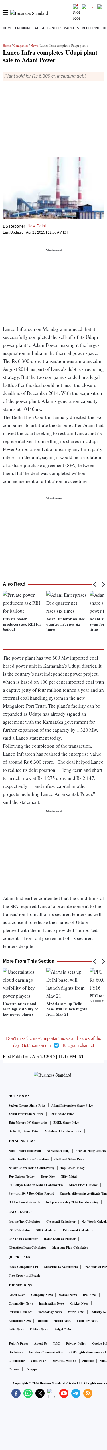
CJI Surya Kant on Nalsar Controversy (36, 1185)
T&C (56, 1344)
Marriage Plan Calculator (70, 1247)
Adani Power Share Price (26, 1114)
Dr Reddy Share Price (24, 1131)
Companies (20, 45)
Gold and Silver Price (69, 1159)
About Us (40, 1344)
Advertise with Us (64, 1361)
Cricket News (79, 1303)
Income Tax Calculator (24, 1222)
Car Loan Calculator (23, 1239)
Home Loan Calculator (60, 1239)
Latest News (17, 1295)
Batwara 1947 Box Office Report (31, 1194)
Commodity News (21, 1303)
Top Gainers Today (22, 1176)
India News (16, 1329)
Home (7, 28)
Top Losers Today (72, 1168)
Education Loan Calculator (27, 1247)
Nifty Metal (69, 1176)
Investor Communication (46, 1352)
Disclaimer (16, 1352)
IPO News (89, 1295)
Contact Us (38, 1361)
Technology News (50, 1312)
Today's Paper (18, 1344)
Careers (14, 1369)
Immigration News (51, 1303)
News (34, 45)
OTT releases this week (24, 1202)
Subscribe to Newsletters (61, 1267)
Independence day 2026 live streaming (72, 1202)
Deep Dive (48, 1176)
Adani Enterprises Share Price (72, 1105)
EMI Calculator (19, 1230)
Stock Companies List (23, 1267)
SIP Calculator (46, 1230)
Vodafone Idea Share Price (63, 1131)
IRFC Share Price (61, 1114)
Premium (22, 28)
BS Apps (31, 1369)
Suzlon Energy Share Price (27, 1105)
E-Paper (54, 28)
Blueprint (91, 28)
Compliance (17, 1361)
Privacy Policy (76, 1344)
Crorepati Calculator (61, 1222)
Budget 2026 (62, 1329)
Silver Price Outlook (83, 1185)
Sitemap (88, 1361)
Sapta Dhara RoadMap (25, 1151)
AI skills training (58, 1151)
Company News (42, 1295)
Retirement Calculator (78, 1230)
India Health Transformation (29, 1159)
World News (76, 1312)
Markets (71, 28)
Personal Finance (20, 1312)
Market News (67, 1295)
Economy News (87, 1321)
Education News (20, 1321)
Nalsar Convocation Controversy (31, 1168)
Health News (62, 1321)
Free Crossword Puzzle (24, 1275)
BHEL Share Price (66, 1123)
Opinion (42, 1321)
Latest (39, 28)
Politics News (39, 1329)
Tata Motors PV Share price (28, 1123)
